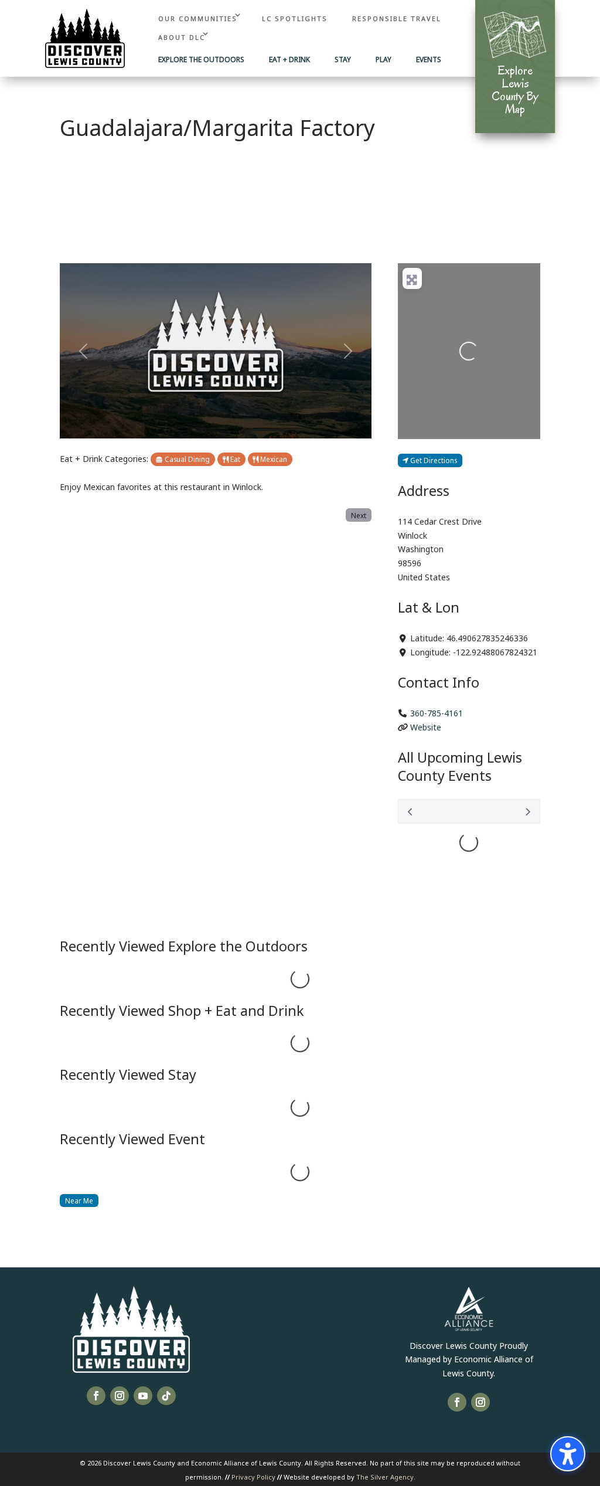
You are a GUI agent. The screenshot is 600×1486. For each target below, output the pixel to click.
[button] (83, 350)
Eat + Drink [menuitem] (289, 60)
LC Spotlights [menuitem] (295, 17)
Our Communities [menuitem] (197, 17)
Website (425, 726)
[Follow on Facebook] (96, 1395)
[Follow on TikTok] (166, 1395)
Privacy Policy (253, 1476)
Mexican (272, 459)
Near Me (79, 1200)
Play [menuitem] (383, 60)
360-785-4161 (436, 712)
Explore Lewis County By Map (515, 89)
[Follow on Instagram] (119, 1395)
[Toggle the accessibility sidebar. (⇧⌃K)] (567, 1453)
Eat (234, 459)
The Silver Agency (385, 1476)
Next (358, 515)
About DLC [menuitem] (181, 36)
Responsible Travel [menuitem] (396, 17)
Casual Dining (186, 459)
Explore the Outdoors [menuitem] (201, 60)
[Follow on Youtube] (143, 1395)
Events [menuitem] (428, 60)
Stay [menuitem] (343, 60)
